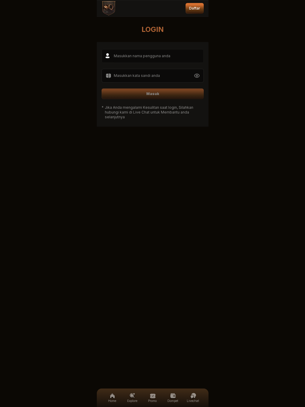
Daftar (194, 8)
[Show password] (197, 75)
